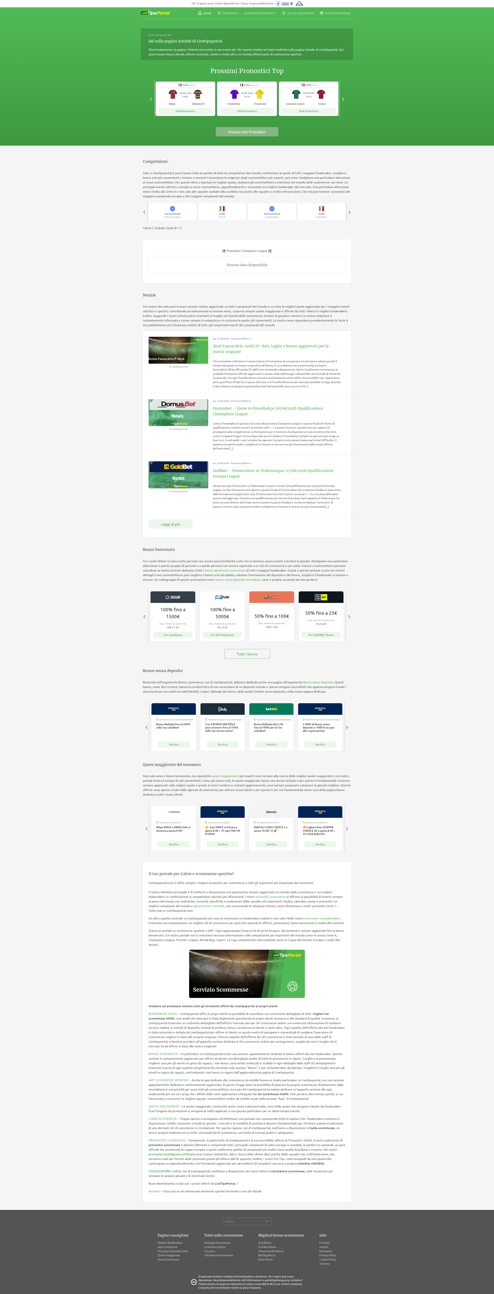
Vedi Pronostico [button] (185, 111)
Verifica (174, 744)
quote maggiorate (224, 776)
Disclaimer (325, 1251)
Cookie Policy (327, 1259)
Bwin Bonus (265, 1259)
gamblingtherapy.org (277, 1280)
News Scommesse (168, 1259)
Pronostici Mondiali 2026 (173, 1251)
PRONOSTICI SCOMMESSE (167, 1140)
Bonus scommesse (337, 13)
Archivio (154, 1191)
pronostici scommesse (270, 896)
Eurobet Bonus (267, 1246)
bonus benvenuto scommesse (225, 570)
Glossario (209, 1251)
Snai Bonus (265, 1242)
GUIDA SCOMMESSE (163, 1118)
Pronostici (230, 13)
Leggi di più (170, 524)
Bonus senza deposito (260, 13)
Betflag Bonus (267, 1255)
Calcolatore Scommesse (218, 1255)
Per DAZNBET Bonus (321, 635)
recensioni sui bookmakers (322, 918)
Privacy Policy (327, 1255)
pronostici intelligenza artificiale (172, 1154)
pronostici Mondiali (211, 906)
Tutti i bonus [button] (247, 654)
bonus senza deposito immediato (238, 579)
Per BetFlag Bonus (222, 635)
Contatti (324, 1242)
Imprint (323, 1246)
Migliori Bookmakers (170, 1242)
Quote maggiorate (300, 13)
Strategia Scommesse (217, 1242)
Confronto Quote (214, 1246)
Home (207, 13)
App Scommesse (167, 1246)
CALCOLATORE (159, 1171)
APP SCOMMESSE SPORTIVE (169, 1080)
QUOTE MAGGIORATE (164, 1106)
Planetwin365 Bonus (271, 1251)
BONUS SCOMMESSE (163, 1054)
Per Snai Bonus (173, 635)
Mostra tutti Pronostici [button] (247, 131)
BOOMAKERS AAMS (163, 1013)
